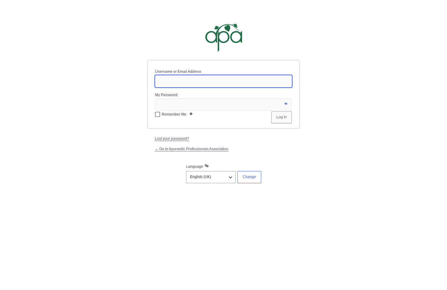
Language (194, 166)
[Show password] (286, 105)
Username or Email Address (178, 71)
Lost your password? (172, 139)
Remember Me (174, 114)
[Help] (191, 115)
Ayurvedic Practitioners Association (223, 37)
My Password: (166, 95)
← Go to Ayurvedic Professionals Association (191, 149)
